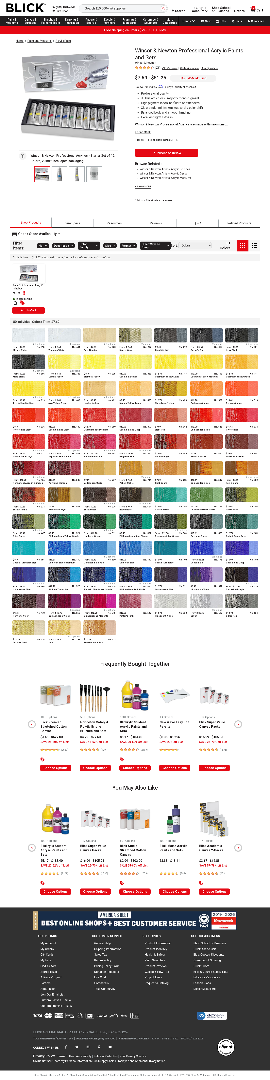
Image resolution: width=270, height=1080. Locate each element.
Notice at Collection (106, 1056)
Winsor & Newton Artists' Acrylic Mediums (166, 177)
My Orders (47, 949)
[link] (60, 11)
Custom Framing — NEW (56, 1006)
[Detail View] (254, 245)
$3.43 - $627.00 (52, 737)
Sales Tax (100, 954)
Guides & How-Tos (157, 972)
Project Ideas (153, 977)
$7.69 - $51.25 (150, 78)
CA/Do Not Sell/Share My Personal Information (62, 1061)
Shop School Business (221, 9)
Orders (239, 11)
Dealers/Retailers (205, 989)
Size (108, 245)
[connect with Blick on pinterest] (99, 1049)
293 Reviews (169, 68)
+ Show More (143, 186)
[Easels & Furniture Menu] (110, 26)
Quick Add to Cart (205, 949)
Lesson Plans (202, 983)
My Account (48, 943)
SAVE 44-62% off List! (94, 742)
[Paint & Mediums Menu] (13, 26)
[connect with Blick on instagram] (88, 1049)
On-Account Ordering (207, 960)
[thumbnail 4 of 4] (94, 174)
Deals (238, 21)
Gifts (223, 21)
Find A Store (49, 966)
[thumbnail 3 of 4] (77, 174)
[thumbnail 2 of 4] (59, 174)
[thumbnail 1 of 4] (42, 174)
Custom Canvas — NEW (56, 1000)
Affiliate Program (51, 977)
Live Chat (100, 977)
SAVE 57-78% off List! (213, 865)
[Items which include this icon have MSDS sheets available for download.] (15, 303)
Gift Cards (47, 954)
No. (41, 245)
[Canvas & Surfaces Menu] (31, 26)
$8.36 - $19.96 (170, 737)
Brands (186, 21)
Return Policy (102, 960)
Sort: (174, 245)
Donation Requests (106, 972)
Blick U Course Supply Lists (211, 972)
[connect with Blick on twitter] (77, 1049)
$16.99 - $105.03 (211, 737)
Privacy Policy (44, 1056)
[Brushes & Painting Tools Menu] (50, 26)
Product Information (158, 943)
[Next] (238, 724)
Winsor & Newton (145, 62)
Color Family (84, 246)
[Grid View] (242, 245)
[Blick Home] (26, 8)
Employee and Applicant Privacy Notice (141, 1061)
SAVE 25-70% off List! (213, 742)
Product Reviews (156, 966)
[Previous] (32, 724)
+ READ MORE (143, 132)
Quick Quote (201, 966)
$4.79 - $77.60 (90, 737)
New (208, 21)
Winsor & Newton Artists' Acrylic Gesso (164, 173)
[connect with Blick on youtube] (110, 1049)
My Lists (46, 960)
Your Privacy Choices (133, 1056)
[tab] (31, 222)
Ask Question (209, 68)
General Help (102, 943)
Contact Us (101, 983)
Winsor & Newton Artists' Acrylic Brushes (165, 169)
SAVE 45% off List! (193, 78)
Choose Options (55, 768)
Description (61, 245)
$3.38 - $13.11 (170, 861)
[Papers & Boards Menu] (93, 26)
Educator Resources (207, 977)
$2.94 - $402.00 (131, 861)
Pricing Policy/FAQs (107, 966)
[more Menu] (170, 26)
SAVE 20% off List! (171, 742)
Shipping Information (107, 949)
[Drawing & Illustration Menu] (72, 26)
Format (126, 245)
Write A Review (189, 68)
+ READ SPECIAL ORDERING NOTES (157, 140)
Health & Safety (155, 954)
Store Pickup (49, 972)
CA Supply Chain (104, 1061)
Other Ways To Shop (151, 246)
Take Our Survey (104, 989)
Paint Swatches (155, 960)
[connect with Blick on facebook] (66, 1049)
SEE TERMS (157, 30)
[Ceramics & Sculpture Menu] (150, 26)
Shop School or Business (210, 943)
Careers (46, 983)
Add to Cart (28, 310)
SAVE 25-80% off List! (55, 742)
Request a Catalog (157, 983)
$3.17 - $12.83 (209, 861)
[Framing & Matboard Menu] (129, 26)
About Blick (48, 989)
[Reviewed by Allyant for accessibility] (226, 1047)
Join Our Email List (52, 994)
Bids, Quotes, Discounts (209, 954)
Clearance (257, 21)
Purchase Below (169, 153)
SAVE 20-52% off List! (134, 742)
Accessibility (84, 1056)
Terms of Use (65, 1056)
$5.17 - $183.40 (131, 737)
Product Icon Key (156, 949)
